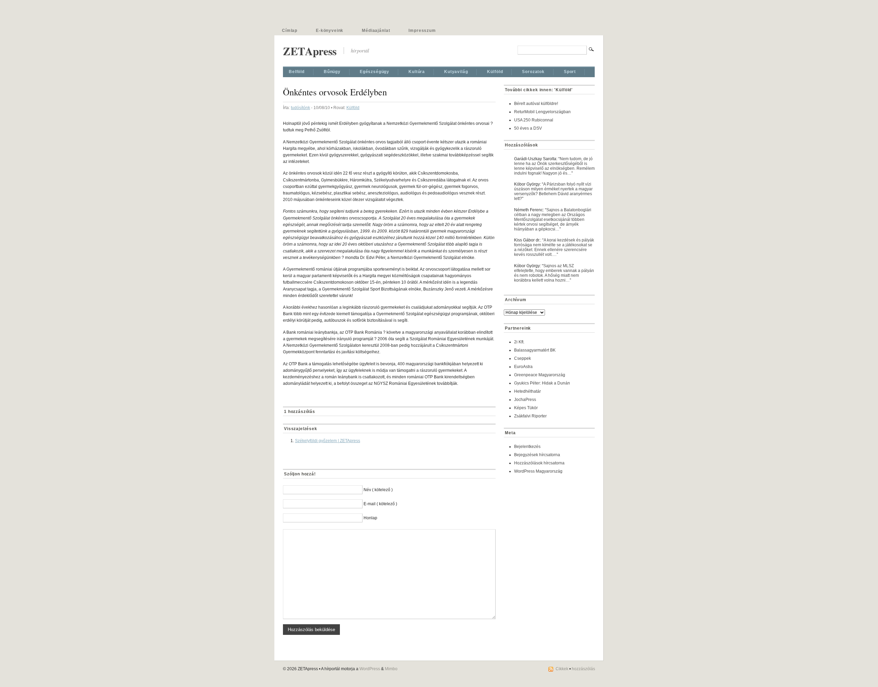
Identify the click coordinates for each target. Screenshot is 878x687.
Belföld (297, 71)
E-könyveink (329, 30)
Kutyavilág (456, 71)
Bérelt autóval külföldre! (536, 103)
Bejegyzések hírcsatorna (537, 454)
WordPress (369, 668)
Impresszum (422, 30)
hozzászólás (583, 668)
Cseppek (522, 358)
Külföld (495, 71)
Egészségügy (374, 71)
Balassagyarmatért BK (535, 350)
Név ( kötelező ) (378, 489)
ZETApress (310, 51)
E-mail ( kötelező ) (380, 503)
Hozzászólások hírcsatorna (539, 463)
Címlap (289, 30)
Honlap (370, 518)
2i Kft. (519, 342)
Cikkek (562, 668)
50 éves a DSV (528, 128)
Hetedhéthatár (527, 391)
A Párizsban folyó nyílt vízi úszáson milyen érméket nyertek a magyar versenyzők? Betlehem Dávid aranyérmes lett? (553, 191)
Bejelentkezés (527, 446)
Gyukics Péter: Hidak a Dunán (542, 383)
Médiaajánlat (376, 30)
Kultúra (416, 71)
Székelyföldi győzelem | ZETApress (327, 440)
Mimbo (391, 668)
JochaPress (525, 399)
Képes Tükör (526, 407)
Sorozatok (533, 71)
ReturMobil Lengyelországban (542, 111)
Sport (570, 71)
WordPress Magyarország (538, 471)
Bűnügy (332, 71)
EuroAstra (523, 366)
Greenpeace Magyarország (539, 374)
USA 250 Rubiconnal (533, 120)
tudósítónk (300, 107)
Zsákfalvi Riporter (530, 416)
